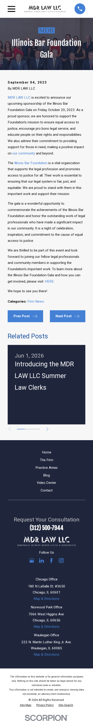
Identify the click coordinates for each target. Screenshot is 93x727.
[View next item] (47, 429)
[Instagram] (61, 560)
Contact (47, 490)
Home (46, 452)
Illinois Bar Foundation (30, 163)
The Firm (46, 460)
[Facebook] (51, 560)
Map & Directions (46, 599)
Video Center (46, 483)
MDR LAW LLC (19, 97)
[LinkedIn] (41, 560)
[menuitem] (25, 705)
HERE (49, 281)
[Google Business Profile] (31, 560)
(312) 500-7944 (46, 527)
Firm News (36, 301)
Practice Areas (46, 468)
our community (23, 153)
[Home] (44, 8)
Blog (46, 475)
